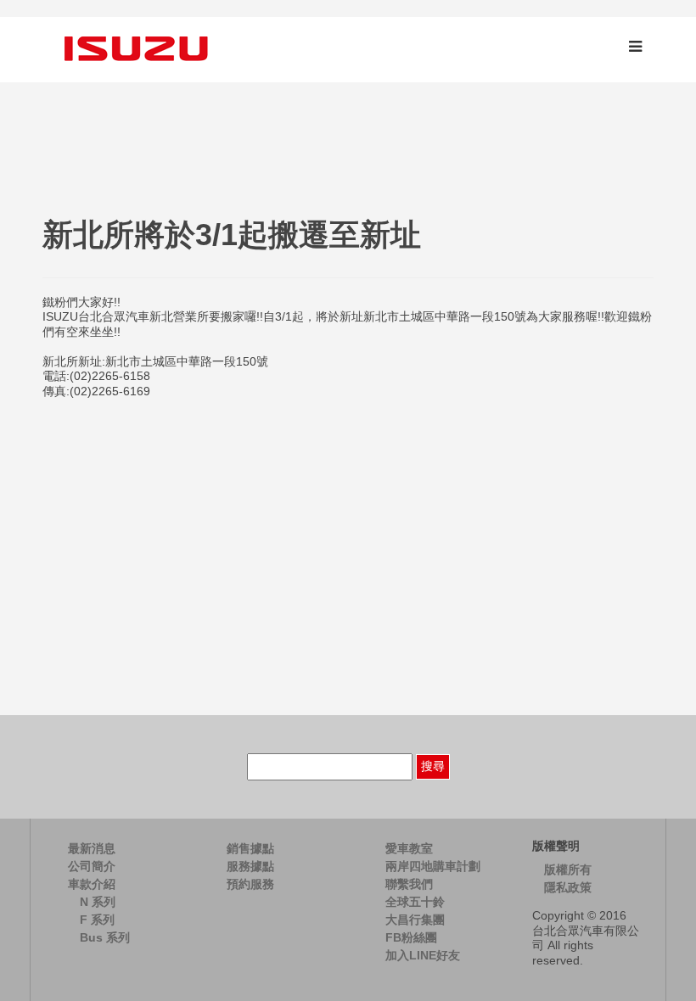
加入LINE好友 (422, 955)
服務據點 (250, 866)
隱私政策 (568, 887)
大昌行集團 (415, 919)
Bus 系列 (105, 937)
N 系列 (97, 902)
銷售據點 (250, 848)
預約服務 (250, 884)
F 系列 (97, 919)
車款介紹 (91, 884)
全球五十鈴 (415, 902)
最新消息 (91, 848)
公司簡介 (91, 866)
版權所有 (568, 869)
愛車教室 (409, 848)
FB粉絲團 (411, 937)
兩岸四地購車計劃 (432, 866)
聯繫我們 (409, 884)
